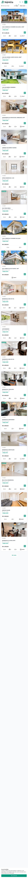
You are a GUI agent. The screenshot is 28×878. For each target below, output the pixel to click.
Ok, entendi (14, 875)
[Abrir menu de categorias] (25, 2)
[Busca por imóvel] (20, 2)
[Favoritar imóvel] (25, 32)
